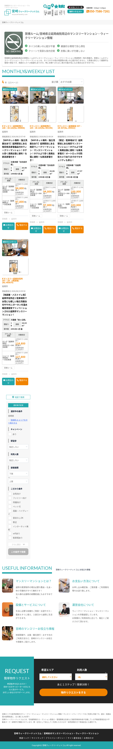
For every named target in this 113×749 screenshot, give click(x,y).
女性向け (17, 493)
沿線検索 (49, 13)
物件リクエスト (75, 11)
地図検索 (52, 12)
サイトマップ (37, 738)
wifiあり (16, 533)
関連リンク (24, 738)
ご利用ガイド (60, 13)
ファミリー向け (19, 498)
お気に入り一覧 (76, 7)
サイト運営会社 (74, 738)
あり (14, 434)
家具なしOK (18, 517)
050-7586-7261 (99, 11)
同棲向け (17, 502)
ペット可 (17, 506)
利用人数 (82, 670)
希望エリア (47, 670)
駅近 (15, 522)
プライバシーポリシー (55, 738)
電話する (23, 224)
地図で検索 (19, 397)
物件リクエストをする (73, 692)
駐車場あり (18, 537)
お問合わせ (10, 226)
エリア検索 (45, 13)
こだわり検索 (56, 13)
